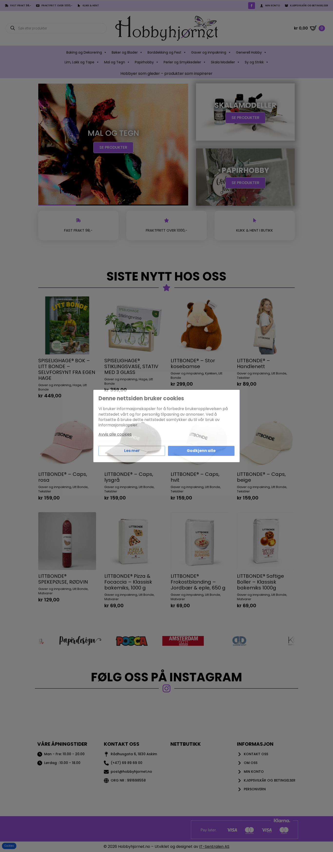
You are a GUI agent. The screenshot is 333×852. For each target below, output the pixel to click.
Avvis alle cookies (115, 434)
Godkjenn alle (201, 450)
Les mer (132, 450)
